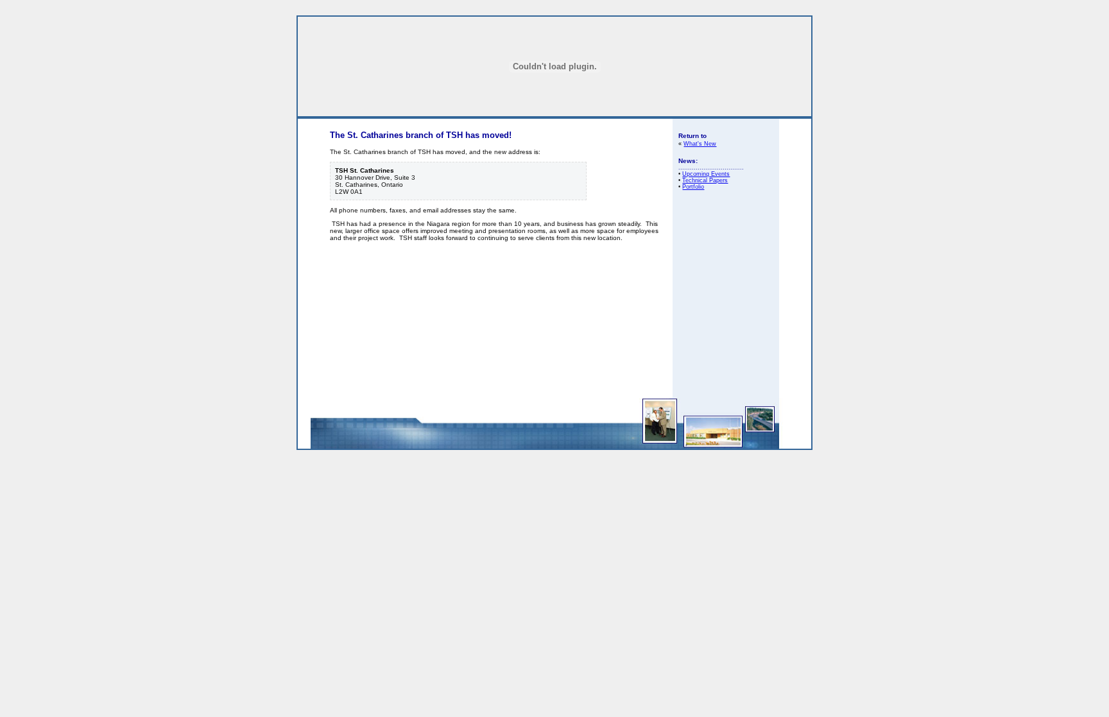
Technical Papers (705, 180)
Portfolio (693, 187)
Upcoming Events (706, 174)
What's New (699, 144)
